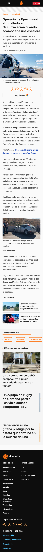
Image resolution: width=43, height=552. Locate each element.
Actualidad (16, 14)
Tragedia (7, 339)
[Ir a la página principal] (21, 3)
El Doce (5, 14)
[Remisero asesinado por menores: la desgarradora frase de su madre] (11, 306)
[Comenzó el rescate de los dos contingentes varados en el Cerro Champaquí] (11, 318)
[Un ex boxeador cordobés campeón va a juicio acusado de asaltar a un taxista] (21, 362)
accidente (20, 339)
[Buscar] (9, 3)
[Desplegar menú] (4, 3)
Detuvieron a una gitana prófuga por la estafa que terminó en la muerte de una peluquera (19, 433)
